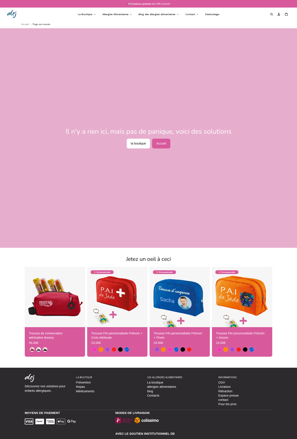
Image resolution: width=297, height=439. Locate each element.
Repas (80, 386)
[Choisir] (80, 322)
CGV (221, 382)
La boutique (155, 382)
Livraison (224, 386)
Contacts (153, 395)
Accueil (161, 143)
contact (223, 400)
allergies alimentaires (161, 386)
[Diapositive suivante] (80, 297)
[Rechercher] (271, 14)
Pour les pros (227, 404)
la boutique (138, 143)
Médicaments (85, 391)
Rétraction (225, 391)
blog (150, 391)
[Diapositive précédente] (30, 297)
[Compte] (279, 14)
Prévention (83, 382)
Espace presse (228, 395)
